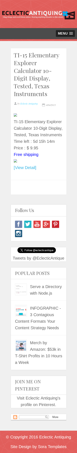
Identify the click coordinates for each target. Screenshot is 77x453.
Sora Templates (52, 446)
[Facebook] (18, 224)
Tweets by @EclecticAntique (38, 258)
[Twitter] (27, 224)
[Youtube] (37, 224)
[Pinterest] (55, 224)
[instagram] (18, 233)
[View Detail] (25, 167)
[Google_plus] (46, 224)
